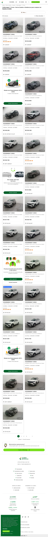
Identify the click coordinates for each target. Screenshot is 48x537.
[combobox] (12, 2)
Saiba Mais (5, 528)
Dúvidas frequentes (13, 282)
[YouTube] (25, 517)
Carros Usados (8, 5)
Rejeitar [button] (11, 531)
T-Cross (23, 5)
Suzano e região (7, 8)
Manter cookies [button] (6, 531)
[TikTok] (22, 517)
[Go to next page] (32, 436)
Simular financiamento (13, 103)
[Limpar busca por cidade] (26, 2)
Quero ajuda (12, 279)
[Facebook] (28, 517)
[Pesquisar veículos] (29, 2)
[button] (16, 490)
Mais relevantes (39, 15)
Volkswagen (18, 5)
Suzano (13, 5)
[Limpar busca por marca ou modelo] (16, 2)
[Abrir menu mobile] (46, 2)
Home (3, 5)
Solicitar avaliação (13, 192)
